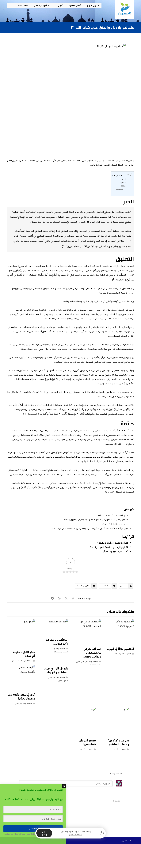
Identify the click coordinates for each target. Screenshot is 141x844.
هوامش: (119, 189)
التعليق (123, 182)
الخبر (124, 179)
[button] (11, 5)
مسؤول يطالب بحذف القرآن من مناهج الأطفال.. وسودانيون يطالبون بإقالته (96, 519)
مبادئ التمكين (63, 680)
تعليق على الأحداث (83, 586)
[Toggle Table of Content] (128, 175)
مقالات (29, 660)
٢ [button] (113, 279)
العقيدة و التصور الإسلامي (122, 653)
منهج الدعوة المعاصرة (18, 660)
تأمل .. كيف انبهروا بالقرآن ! (114, 552)
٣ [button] (19, 469)
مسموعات (57, 651)
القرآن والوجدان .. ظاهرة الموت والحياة (109, 547)
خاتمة (123, 185)
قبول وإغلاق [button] (44, 833)
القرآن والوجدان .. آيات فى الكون (112, 543)
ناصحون (123, 586)
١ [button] (63, 245)
